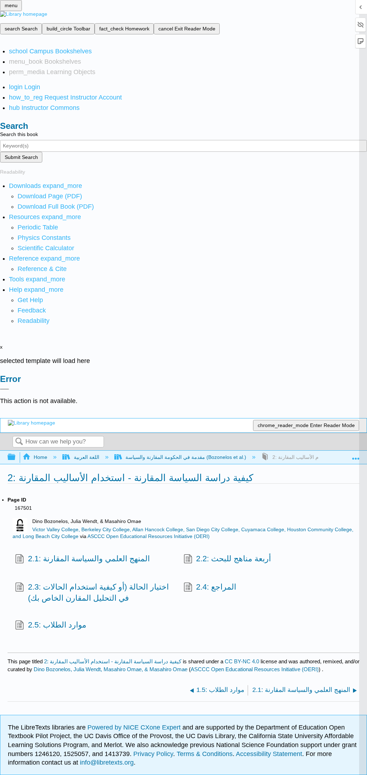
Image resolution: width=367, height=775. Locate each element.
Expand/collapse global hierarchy (16, 457)
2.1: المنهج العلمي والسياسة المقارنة (88, 558)
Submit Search (21, 157)
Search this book (19, 134)
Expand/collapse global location (356, 455)
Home (40, 457)
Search (19, 441)
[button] (32, 310)
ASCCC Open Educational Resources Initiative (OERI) (148, 536)
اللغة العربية (86, 457)
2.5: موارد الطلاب (57, 624)
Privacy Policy (153, 753)
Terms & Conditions (205, 753)
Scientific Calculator (46, 248)
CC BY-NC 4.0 (242, 661)
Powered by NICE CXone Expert (134, 727)
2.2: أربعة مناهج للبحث (233, 558)
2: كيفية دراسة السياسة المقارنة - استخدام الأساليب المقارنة (112, 661)
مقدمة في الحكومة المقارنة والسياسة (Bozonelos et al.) (186, 457)
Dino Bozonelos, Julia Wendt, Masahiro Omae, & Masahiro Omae (110, 669)
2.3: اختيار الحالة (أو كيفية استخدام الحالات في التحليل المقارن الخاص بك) (98, 592)
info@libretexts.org (106, 762)
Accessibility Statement (269, 753)
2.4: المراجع (216, 586)
